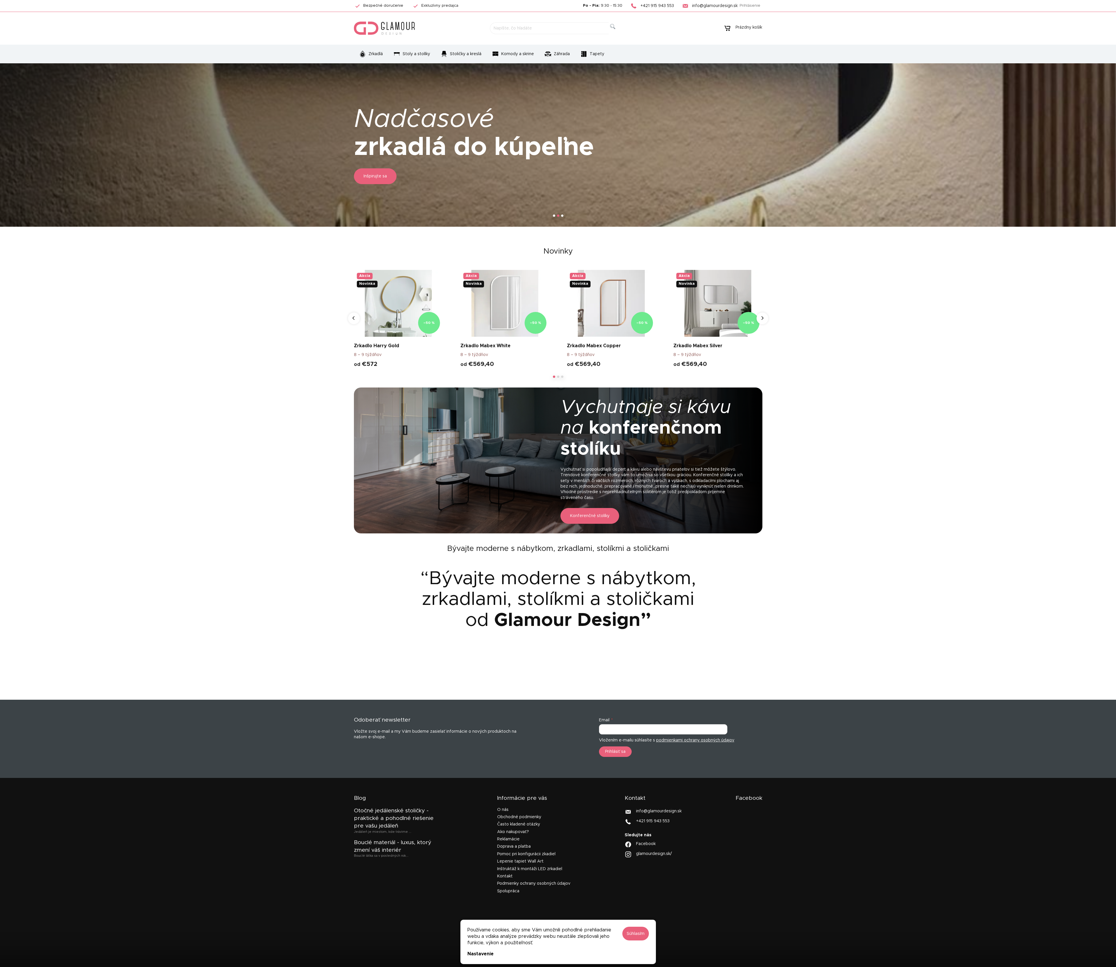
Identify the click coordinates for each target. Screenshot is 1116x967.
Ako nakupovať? (513, 832)
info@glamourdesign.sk (659, 811)
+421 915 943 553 (653, 821)
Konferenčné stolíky (589, 516)
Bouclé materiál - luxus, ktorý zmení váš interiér (392, 846)
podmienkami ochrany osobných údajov (695, 740)
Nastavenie (480, 954)
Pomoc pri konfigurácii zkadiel (526, 854)
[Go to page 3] (562, 377)
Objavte (372, 176)
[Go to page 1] (554, 377)
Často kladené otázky (518, 824)
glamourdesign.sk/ (654, 854)
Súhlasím (636, 933)
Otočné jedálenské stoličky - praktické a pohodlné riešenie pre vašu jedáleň (394, 818)
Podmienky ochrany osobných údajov (533, 884)
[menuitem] (371, 54)
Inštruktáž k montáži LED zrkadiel (529, 869)
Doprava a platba (514, 846)
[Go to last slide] (354, 318)
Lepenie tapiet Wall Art (520, 861)
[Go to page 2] (558, 377)
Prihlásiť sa (615, 752)
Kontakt (505, 876)
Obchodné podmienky (519, 817)
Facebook (646, 844)
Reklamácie (508, 839)
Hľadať (617, 33)
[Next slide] (762, 318)
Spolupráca (508, 891)
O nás (503, 810)
